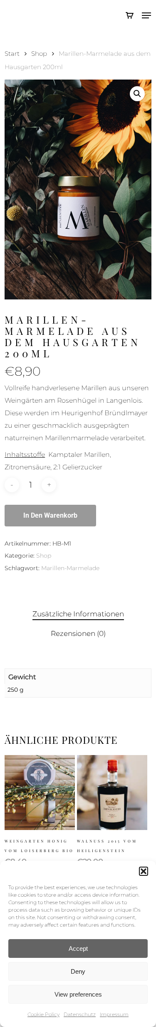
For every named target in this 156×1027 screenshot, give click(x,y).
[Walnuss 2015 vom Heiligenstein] (112, 792)
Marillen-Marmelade (70, 568)
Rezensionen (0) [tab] (78, 633)
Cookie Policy (43, 1014)
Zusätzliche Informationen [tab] (78, 614)
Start (12, 53)
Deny (78, 971)
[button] (143, 871)
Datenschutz (80, 1014)
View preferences (78, 994)
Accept (78, 948)
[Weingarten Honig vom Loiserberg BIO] (40, 792)
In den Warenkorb (50, 515)
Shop (39, 53)
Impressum (114, 1014)
